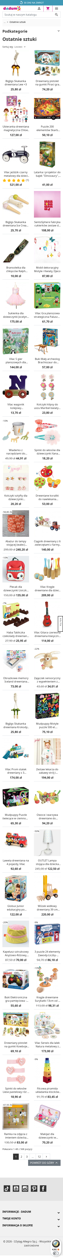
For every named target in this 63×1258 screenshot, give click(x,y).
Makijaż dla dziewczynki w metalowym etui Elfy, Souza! (47, 1135)
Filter (60, 622)
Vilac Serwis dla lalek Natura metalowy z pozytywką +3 (47, 1044)
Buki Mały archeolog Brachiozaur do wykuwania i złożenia (47, 360)
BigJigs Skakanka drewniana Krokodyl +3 (15, 725)
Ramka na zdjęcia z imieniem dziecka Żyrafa (15, 1135)
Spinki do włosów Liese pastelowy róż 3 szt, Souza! (16, 1090)
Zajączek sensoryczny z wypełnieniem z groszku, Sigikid (47, 680)
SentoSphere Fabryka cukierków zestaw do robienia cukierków (47, 223)
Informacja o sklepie (17, 1225)
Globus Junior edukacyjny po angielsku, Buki (16, 907)
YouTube (16, 1188)
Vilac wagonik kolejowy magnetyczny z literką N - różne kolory (15, 406)
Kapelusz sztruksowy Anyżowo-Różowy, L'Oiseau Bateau (16, 953)
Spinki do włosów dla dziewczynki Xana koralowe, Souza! (47, 451)
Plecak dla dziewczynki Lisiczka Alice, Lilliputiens (15, 588)
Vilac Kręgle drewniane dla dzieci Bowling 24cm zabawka (47, 588)
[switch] (56, 1253)
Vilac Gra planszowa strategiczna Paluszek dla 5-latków (47, 315)
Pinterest (34, 1188)
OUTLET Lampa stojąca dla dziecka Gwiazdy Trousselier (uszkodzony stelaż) (47, 862)
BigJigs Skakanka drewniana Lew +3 (16, 82)
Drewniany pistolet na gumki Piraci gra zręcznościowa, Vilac (47, 82)
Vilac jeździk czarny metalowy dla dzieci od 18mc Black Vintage (16, 174)
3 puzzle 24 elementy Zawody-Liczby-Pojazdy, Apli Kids (47, 953)
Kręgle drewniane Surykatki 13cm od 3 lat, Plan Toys (47, 999)
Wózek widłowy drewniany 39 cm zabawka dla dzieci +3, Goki (47, 907)
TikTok (7, 1188)
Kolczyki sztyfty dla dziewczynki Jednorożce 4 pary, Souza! (15, 497)
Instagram (25, 1188)
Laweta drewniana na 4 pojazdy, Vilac (16, 862)
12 (39, 1156)
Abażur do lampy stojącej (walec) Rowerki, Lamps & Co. (16, 543)
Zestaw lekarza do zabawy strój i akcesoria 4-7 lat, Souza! (47, 771)
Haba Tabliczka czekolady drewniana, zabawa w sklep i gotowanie (16, 634)
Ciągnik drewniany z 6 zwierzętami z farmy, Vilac (47, 543)
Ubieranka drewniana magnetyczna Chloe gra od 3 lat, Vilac (16, 128)
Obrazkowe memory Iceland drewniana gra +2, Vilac (15, 680)
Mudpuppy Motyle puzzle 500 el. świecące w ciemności (47, 725)
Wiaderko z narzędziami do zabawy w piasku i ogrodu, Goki (16, 451)
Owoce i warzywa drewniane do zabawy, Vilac (47, 816)
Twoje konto (11, 1218)
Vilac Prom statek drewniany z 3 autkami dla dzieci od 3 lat (16, 771)
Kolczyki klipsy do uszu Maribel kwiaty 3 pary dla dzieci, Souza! (47, 406)
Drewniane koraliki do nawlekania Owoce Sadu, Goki (47, 497)
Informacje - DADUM (16, 1211)
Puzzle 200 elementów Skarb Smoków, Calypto (47, 128)
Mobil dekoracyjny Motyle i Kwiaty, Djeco (47, 269)
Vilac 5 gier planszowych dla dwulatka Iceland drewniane (15, 360)
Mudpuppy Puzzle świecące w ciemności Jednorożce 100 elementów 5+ (15, 816)
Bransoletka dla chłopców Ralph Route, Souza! (16, 269)
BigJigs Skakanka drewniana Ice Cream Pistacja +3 (16, 223)
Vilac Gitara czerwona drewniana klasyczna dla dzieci (47, 634)
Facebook (43, 1188)
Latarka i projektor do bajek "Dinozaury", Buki (47, 174)
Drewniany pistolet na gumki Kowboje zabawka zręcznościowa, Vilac (15, 1044)
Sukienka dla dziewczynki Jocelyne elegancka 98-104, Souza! (15, 315)
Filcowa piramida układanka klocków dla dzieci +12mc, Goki (47, 1090)
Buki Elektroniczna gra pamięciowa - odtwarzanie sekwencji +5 (16, 999)
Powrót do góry (44, 1163)
